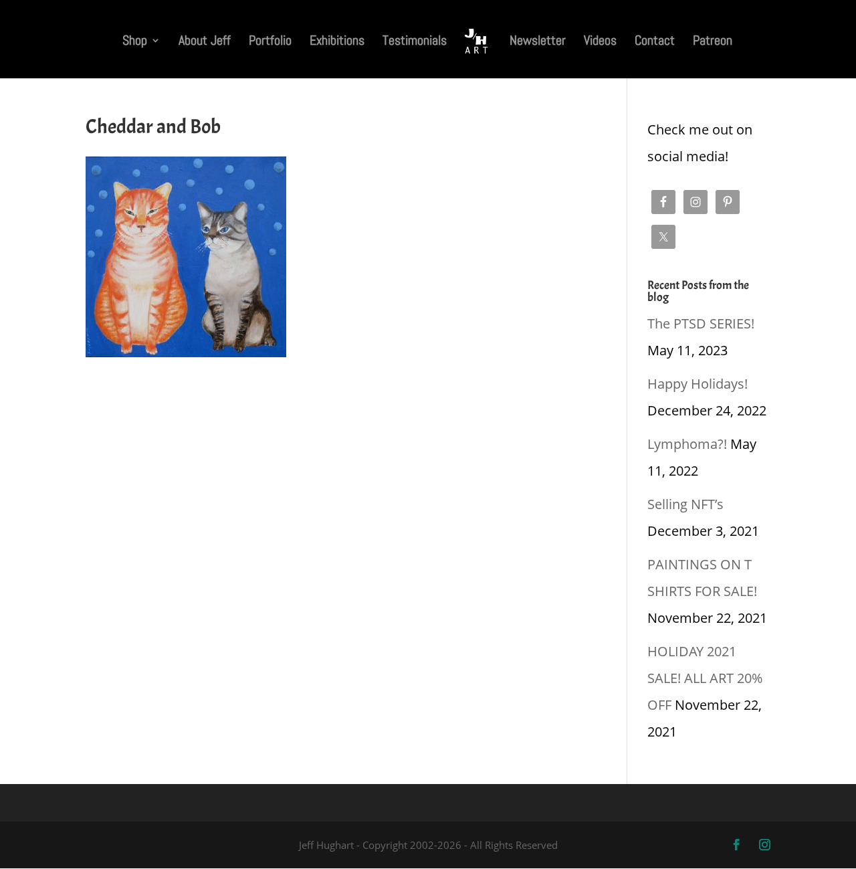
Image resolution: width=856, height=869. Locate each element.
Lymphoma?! (687, 444)
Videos (600, 42)
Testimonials (415, 42)
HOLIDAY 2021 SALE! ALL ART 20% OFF (704, 678)
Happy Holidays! (697, 384)
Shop (134, 42)
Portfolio (270, 42)
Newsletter (538, 42)
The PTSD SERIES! (700, 323)
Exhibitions (337, 42)
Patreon (712, 42)
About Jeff (205, 42)
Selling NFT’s (685, 504)
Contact (655, 42)
